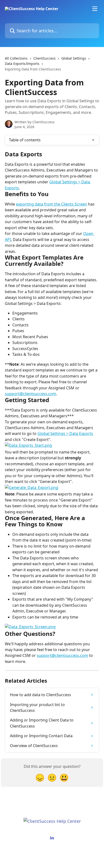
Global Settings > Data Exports (65, 433)
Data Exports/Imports (22, 63)
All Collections (16, 58)
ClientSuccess (44, 58)
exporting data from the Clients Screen (51, 204)
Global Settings (73, 58)
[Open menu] (94, 9)
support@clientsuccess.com (30, 393)
